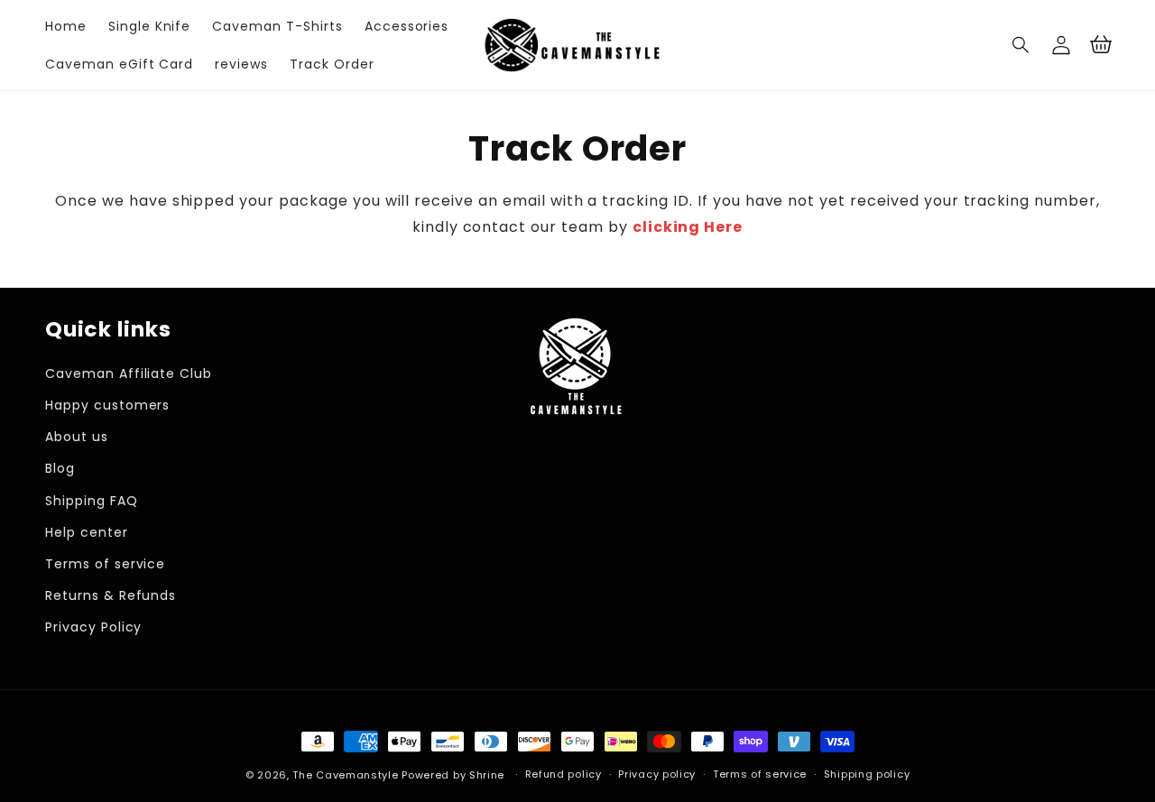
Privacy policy (657, 774)
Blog (60, 468)
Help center (86, 532)
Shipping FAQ (91, 501)
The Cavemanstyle (345, 775)
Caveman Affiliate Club (128, 373)
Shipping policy (867, 774)
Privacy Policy (93, 627)
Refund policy (563, 774)
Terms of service (105, 564)
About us (76, 437)
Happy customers (107, 405)
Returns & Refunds (110, 595)
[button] (1021, 45)
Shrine (486, 775)
